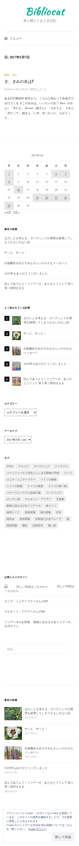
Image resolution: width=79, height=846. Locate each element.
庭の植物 (45, 512)
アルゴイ (23, 466)
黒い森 (52, 525)
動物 (6, 74)
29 (9, 205)
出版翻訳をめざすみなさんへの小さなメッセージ (35, 263)
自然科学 (37, 525)
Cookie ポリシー (37, 829)
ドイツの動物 (48, 479)
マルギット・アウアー (38, 499)
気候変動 (25, 518)
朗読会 (10, 518)
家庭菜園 (30, 512)
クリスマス (61, 466)
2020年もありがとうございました (26, 273)
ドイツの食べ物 (57, 486)
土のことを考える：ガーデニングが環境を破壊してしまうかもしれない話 (47, 320)
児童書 (60, 499)
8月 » (16, 212)
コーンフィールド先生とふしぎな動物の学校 (33, 472)
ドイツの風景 (35, 486)
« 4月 (7, 212)
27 (56, 197)
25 (37, 197)
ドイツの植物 (14, 486)
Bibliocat (45, 11)
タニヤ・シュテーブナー (21, 479)
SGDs (10, 466)
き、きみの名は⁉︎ (19, 81)
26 (46, 197)
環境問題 (12, 525)
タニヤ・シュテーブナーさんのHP (26, 601)
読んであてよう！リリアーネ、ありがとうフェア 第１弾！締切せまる (47, 381)
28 (65, 197)
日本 (58, 512)
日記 (14, 74)
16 (18, 189)
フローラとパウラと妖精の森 (24, 492)
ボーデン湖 (13, 499)
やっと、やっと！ (15, 252)
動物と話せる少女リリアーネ (24, 505)
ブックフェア (54, 492)
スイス (68, 472)
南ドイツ (51, 505)
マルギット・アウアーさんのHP (24, 611)
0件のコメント (38, 89)
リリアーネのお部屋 (17, 622)
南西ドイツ (13, 512)
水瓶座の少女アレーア (48, 518)
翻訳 (24, 525)
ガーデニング (42, 466)
